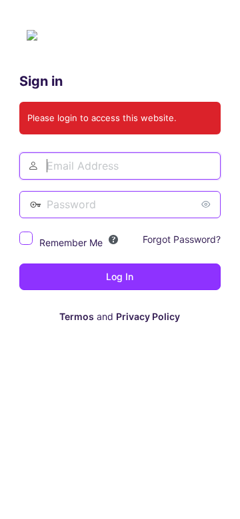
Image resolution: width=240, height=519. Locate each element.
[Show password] (207, 204)
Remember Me (71, 242)
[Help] (113, 240)
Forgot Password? (182, 239)
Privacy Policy (148, 316)
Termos (76, 316)
